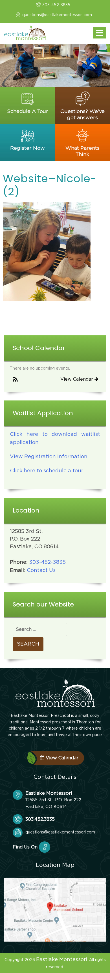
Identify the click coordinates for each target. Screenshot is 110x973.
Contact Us (41, 570)
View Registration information (48, 456)
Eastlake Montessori (61, 959)
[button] (15, 379)
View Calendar (77, 379)
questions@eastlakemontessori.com (57, 15)
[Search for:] (40, 629)
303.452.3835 (40, 819)
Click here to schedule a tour (46, 470)
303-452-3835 (56, 5)
